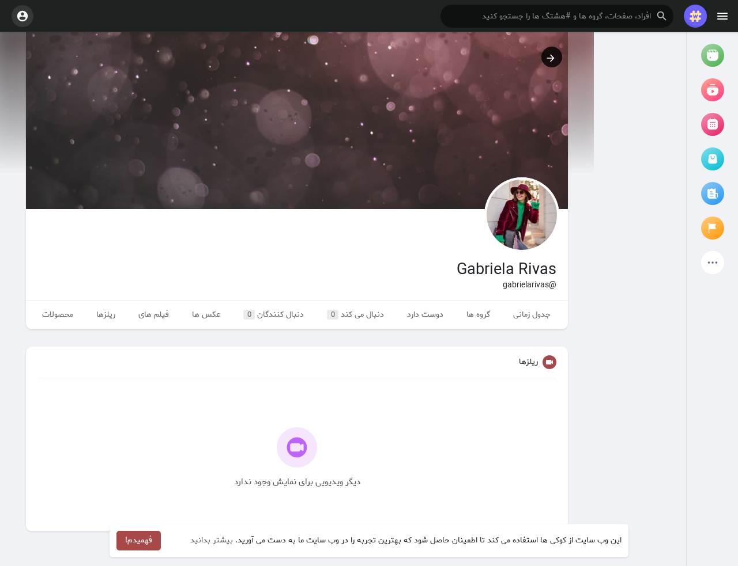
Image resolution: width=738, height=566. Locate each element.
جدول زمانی (532, 314)
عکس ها (206, 314)
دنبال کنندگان (275, 314)
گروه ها (478, 314)
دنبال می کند (358, 314)
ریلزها (105, 314)
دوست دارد (425, 314)
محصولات (57, 314)
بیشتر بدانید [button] (211, 540)
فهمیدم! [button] (138, 540)
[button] (556, 16)
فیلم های (153, 314)
